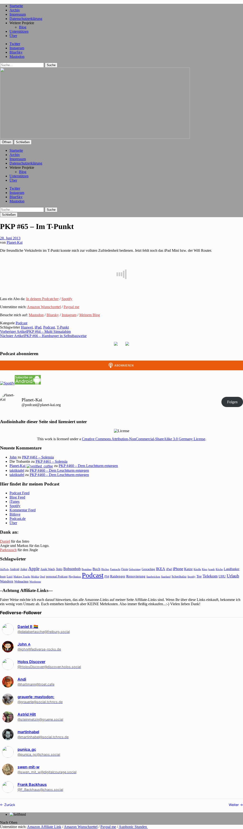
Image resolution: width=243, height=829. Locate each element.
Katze (188, 569)
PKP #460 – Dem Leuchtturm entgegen (88, 466)
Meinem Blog (89, 315)
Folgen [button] (232, 402)
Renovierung (135, 576)
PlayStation (75, 576)
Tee (199, 576)
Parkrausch (8, 550)
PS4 (106, 576)
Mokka (35, 576)
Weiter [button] (234, 805)
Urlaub (233, 575)
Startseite (16, 6)
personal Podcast (57, 576)
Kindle (197, 569)
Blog (22, 27)
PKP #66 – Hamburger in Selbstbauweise (43, 336)
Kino (204, 569)
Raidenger (117, 576)
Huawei (27, 327)
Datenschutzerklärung (25, 19)
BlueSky (16, 52)
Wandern (6, 581)
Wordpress (35, 581)
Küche (219, 569)
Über (13, 36)
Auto (59, 569)
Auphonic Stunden (133, 827)
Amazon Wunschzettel (44, 307)
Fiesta (124, 569)
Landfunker (231, 569)
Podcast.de (17, 519)
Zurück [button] (9, 805)
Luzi (10, 576)
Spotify (66, 299)
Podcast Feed (19, 493)
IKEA (160, 569)
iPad (38, 327)
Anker (23, 569)
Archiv (14, 10)
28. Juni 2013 (10, 238)
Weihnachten (21, 581)
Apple (33, 568)
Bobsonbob (72, 569)
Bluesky (53, 315)
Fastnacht (115, 569)
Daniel (5, 541)
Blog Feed (17, 497)
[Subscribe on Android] (28, 383)
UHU (222, 576)
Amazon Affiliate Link (44, 827)
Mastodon (16, 57)
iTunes (14, 501)
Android (14, 569)
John (13, 457)
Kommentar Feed (22, 510)
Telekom (210, 576)
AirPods (4, 569)
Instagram (16, 48)
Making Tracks (22, 576)
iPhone (178, 569)
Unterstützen (18, 31)
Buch (96, 569)
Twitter (14, 44)
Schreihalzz (179, 576)
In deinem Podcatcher (42, 299)
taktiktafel (16, 470)
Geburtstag (135, 569)
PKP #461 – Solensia (38, 457)
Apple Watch (47, 569)
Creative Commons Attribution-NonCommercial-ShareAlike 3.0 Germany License (143, 439)
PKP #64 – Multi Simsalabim (35, 332)
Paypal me (71, 307)
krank (211, 569)
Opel (42, 576)
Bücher (105, 569)
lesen (3, 576)
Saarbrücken (153, 576)
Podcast (21, 323)
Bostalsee (87, 569)
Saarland (166, 576)
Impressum (17, 14)
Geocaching (148, 569)
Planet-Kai (15, 242)
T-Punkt (63, 327)
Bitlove (14, 514)
